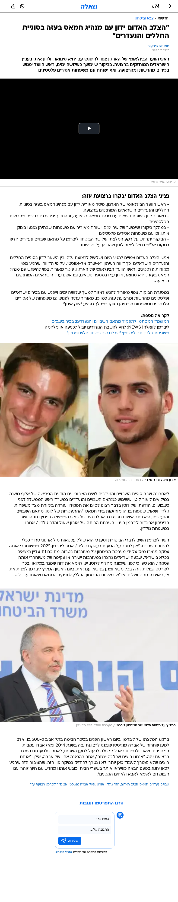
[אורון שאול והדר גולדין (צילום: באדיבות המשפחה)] (89, 413)
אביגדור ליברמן (56, 784)
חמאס (144, 784)
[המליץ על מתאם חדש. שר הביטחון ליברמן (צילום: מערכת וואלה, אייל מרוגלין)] (89, 659)
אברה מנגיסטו (78, 784)
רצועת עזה (37, 784)
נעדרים (154, 784)
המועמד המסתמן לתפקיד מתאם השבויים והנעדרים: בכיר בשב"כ (110, 322)
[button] (155, 6)
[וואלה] (89, 6)
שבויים (164, 784)
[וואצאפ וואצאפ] (22, 6)
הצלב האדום (129, 784)
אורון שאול (96, 784)
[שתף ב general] (13, 6)
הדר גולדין (112, 784)
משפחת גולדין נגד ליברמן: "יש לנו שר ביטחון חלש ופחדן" (118, 333)
